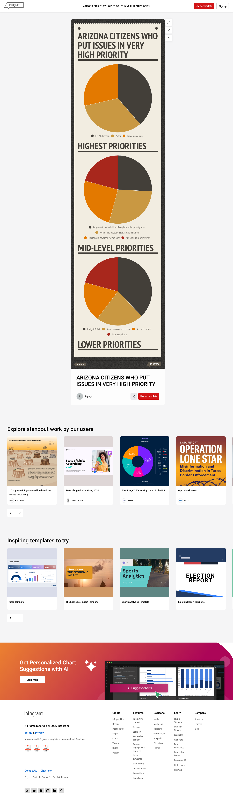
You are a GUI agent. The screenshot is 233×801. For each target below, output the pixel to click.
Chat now (46, 770)
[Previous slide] (11, 513)
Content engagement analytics (139, 747)
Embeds (137, 727)
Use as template (204, 6)
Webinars (178, 739)
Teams (157, 748)
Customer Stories (178, 728)
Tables (115, 743)
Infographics (118, 719)
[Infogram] (14, 6)
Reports (116, 724)
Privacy (39, 732)
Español (56, 777)
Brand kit (137, 732)
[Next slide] (19, 513)
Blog (197, 728)
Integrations (138, 773)
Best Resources (179, 746)
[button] (101, 136)
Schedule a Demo (179, 754)
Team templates (137, 757)
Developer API (180, 760)
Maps (115, 733)
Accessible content (138, 738)
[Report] (168, 38)
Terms (28, 732)
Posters (116, 752)
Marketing (158, 724)
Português (46, 777)
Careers (198, 724)
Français (65, 777)
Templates (138, 778)
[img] (135, 94)
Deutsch (36, 777)
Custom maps (139, 768)
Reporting (158, 728)
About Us (199, 719)
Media (156, 719)
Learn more (32, 679)
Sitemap (178, 770)
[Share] (168, 30)
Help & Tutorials (178, 721)
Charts (115, 738)
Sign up (223, 6)
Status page (179, 765)
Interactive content (138, 721)
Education (158, 743)
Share (81, 364)
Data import (138, 763)
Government (159, 733)
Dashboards (118, 728)
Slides (115, 748)
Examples (178, 735)
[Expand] (168, 22)
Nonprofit (158, 738)
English (28, 777)
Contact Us (31, 770)
